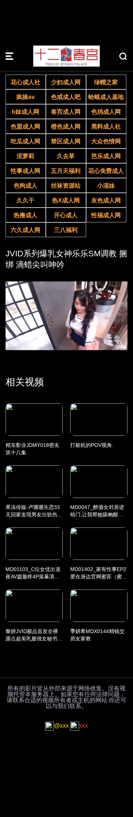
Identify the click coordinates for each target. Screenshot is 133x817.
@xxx (61, 725)
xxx (83, 725)
